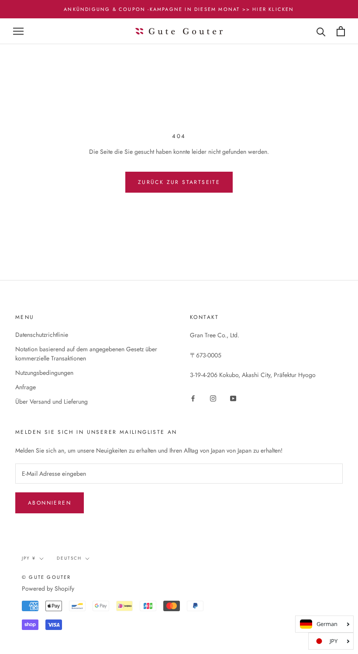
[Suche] (321, 31)
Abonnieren (49, 503)
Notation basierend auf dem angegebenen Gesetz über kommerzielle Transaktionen (86, 354)
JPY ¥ (29, 558)
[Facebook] (193, 398)
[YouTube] (233, 398)
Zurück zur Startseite (179, 182)
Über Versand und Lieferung (51, 401)
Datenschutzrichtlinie (41, 334)
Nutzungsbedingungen (44, 372)
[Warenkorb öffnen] (341, 31)
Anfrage (25, 387)
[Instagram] (213, 398)
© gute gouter (46, 577)
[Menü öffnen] (18, 31)
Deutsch (69, 558)
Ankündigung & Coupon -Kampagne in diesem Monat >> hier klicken (179, 9)
